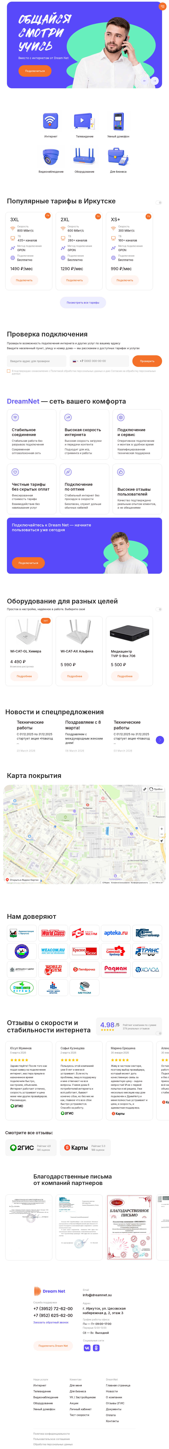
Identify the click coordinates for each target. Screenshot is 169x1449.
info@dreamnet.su (97, 1295)
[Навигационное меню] (162, 6)
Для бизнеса (118, 171)
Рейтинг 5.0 (98, 1146)
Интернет (50, 136)
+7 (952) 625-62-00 (53, 1315)
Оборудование (84, 171)
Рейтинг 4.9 (44, 1146)
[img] (118, 121)
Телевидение (84, 136)
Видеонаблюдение (51, 171)
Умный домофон (118, 136)
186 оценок (43, 1149)
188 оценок (97, 1149)
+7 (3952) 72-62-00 (53, 1308)
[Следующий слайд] (160, 740)
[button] (34, 71)
